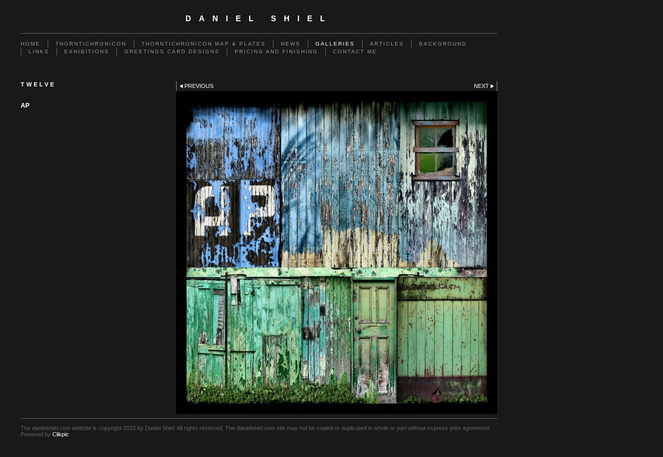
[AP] (336, 252)
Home (30, 44)
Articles (387, 44)
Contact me (355, 51)
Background (443, 44)
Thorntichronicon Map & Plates (203, 44)
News (290, 44)
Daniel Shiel (259, 18)
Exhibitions (86, 51)
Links (38, 51)
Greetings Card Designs (172, 51)
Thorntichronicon (90, 44)
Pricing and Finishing (276, 51)
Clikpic (60, 434)
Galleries (335, 44)
